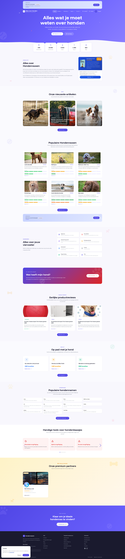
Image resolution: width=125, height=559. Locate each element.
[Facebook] (85, 548)
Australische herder (67, 546)
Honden (59, 11)
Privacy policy (90, 557)
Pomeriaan (66, 544)
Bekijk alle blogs (62, 130)
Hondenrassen (87, 537)
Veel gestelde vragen (47, 539)
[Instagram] (87, 548)
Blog (44, 541)
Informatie (66, 11)
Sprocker (65, 548)
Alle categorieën (61, 375)
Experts (72, 11)
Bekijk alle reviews (61, 334)
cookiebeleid (11, 552)
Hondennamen (87, 539)
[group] (35, 113)
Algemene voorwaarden (98, 557)
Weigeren (19, 555)
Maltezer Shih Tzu (67, 541)
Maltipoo (65, 539)
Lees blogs (70, 33)
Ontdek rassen (62, 524)
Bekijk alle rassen (58, 33)
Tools (44, 544)
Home (55, 11)
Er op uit (78, 11)
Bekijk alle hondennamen (61, 418)
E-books (85, 541)
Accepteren (26, 555)
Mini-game (45, 548)
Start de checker (92, 275)
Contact (45, 537)
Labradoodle (66, 537)
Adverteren (96, 4)
